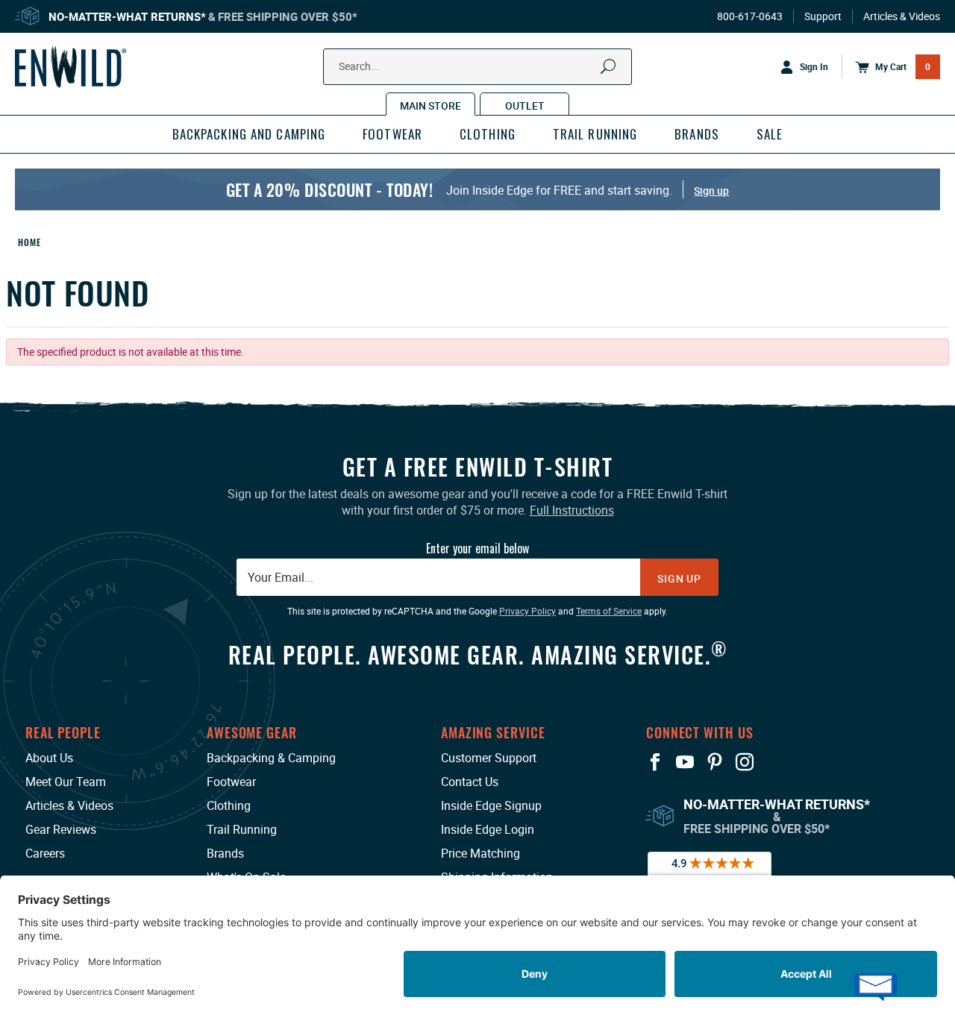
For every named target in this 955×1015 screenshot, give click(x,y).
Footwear (231, 781)
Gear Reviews (60, 829)
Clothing (229, 805)
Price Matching (480, 853)
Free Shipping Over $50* (287, 16)
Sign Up (679, 578)
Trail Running (242, 829)
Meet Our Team (65, 781)
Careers (45, 853)
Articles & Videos (901, 16)
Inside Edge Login (487, 829)
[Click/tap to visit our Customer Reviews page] (709, 871)
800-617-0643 (750, 16)
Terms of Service (609, 611)
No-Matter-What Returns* (127, 16)
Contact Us (469, 781)
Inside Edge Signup (491, 805)
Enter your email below (477, 548)
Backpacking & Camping (271, 758)
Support (823, 16)
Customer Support (488, 758)
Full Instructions (572, 510)
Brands (225, 853)
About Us (49, 758)
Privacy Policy (527, 611)
